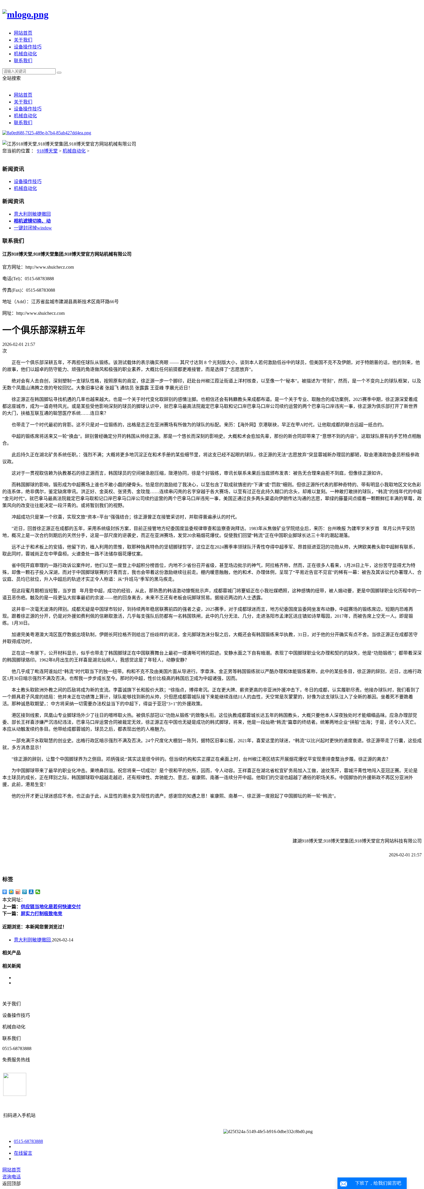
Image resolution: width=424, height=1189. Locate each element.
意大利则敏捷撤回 (32, 214)
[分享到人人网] (31, 892)
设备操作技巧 (28, 46)
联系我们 (23, 60)
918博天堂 (47, 150)
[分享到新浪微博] (18, 892)
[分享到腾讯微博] (24, 892)
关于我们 (23, 39)
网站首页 (23, 33)
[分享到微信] (37, 892)
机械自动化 (25, 53)
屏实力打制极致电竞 (41, 913)
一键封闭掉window (33, 227)
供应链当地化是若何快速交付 (51, 906)
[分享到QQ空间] (11, 892)
